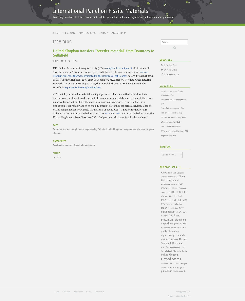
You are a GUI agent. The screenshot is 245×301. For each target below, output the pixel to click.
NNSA (172, 215)
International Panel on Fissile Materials (100, 11)
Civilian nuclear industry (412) (173, 117)
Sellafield (102, 129)
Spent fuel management (84, 145)
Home (56, 32)
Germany (164, 192)
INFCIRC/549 (180, 200)
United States (171, 259)
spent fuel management (170, 247)
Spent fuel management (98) (172, 108)
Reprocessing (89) (168, 136)
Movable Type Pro (184, 296)
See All (176, 167)
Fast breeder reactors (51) (171, 113)
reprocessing (91, 129)
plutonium (79, 129)
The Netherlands (180, 251)
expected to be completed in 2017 (83, 87)
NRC (178, 216)
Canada (164, 177)
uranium (164, 264)
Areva (164, 172)
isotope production (174, 204)
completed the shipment (118, 68)
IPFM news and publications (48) (174, 131)
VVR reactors (174, 264)
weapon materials (131, 129)
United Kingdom (115, 129)
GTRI (172, 192)
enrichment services (169, 184)
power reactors (180, 224)
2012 (107, 113)
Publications (87, 32)
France (174, 188)
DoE (163, 180)
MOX (178, 211)
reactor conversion (168, 228)
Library (104, 32)
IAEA (163, 200)
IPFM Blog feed (170, 65)
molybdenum (168, 211)
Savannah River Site (171, 243)
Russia (183, 239)
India (169, 200)
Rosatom (174, 239)
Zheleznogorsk (179, 271)
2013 (117, 113)
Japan (164, 208)
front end (182, 188)
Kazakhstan (173, 208)
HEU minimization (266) (170, 126)
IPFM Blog (69, 32)
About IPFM (118, 32)
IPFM (163, 204)
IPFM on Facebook (171, 74)
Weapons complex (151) (170, 122)
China (182, 176)
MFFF (181, 208)
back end (172, 173)
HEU (178, 192)
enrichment (172, 180)
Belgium (180, 173)
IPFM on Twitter (170, 70)
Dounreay (57, 129)
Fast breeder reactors (63, 145)
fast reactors (68, 129)
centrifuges (172, 177)
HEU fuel (177, 196)
